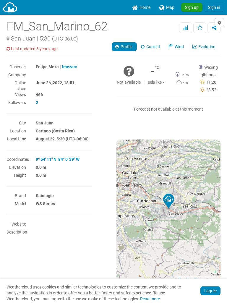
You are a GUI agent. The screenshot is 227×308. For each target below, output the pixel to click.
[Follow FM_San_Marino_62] (199, 27)
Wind (179, 46)
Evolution (206, 46)
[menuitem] (141, 7)
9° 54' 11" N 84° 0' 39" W (58, 159)
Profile (126, 46)
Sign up (192, 7)
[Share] (213, 27)
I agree (210, 290)
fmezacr (69, 66)
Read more (150, 298)
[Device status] (185, 27)
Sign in (214, 7)
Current (153, 46)
